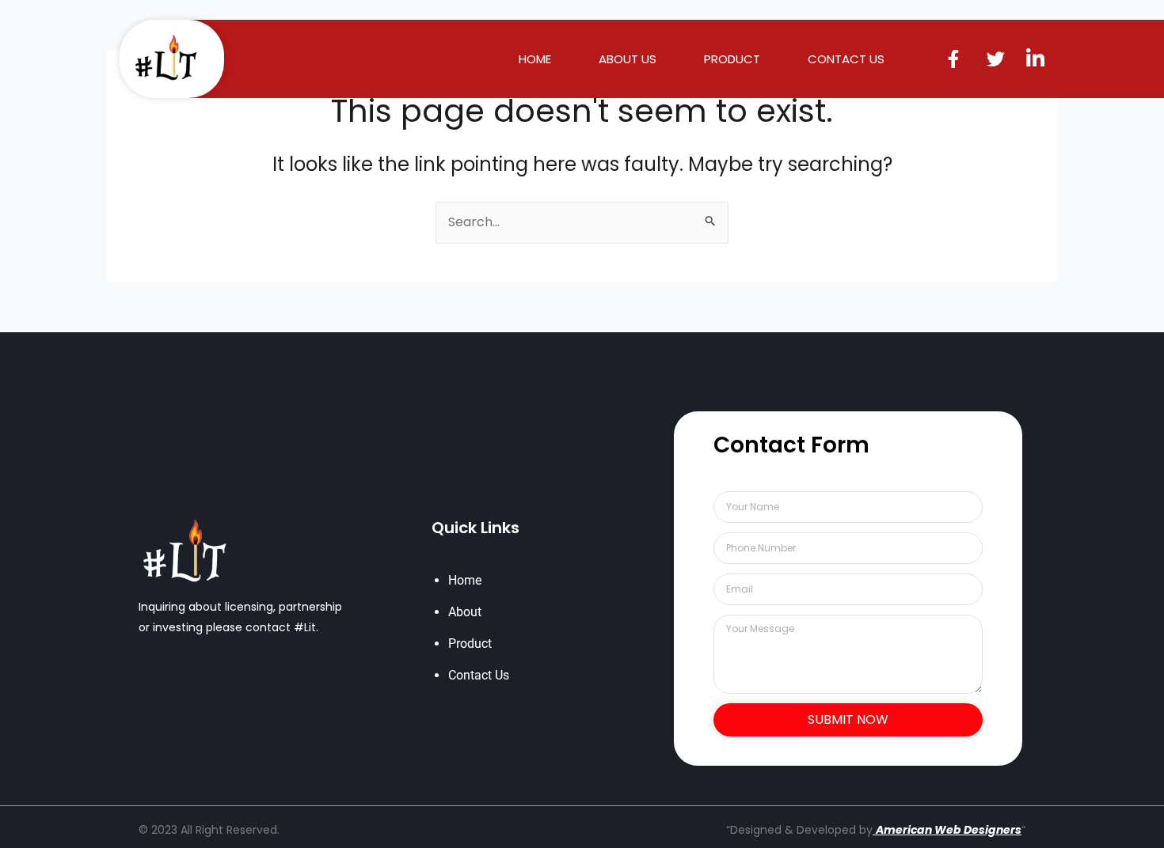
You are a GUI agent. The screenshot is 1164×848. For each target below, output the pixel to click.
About (464, 611)
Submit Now (848, 719)
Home (464, 580)
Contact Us (478, 675)
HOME (535, 59)
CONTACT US (846, 59)
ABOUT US (627, 59)
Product (470, 643)
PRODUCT (732, 59)
